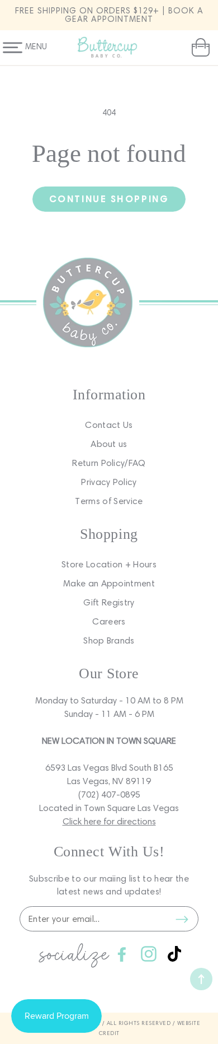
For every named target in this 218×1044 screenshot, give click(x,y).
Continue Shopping (109, 198)
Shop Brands (109, 640)
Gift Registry (108, 602)
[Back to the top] (201, 979)
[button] (199, 47)
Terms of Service (109, 501)
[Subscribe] (182, 919)
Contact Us (108, 425)
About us (109, 444)
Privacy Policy (108, 482)
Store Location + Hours (109, 564)
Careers (108, 621)
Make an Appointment (109, 583)
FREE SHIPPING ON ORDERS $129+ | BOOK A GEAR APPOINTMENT (109, 15)
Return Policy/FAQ (108, 463)
